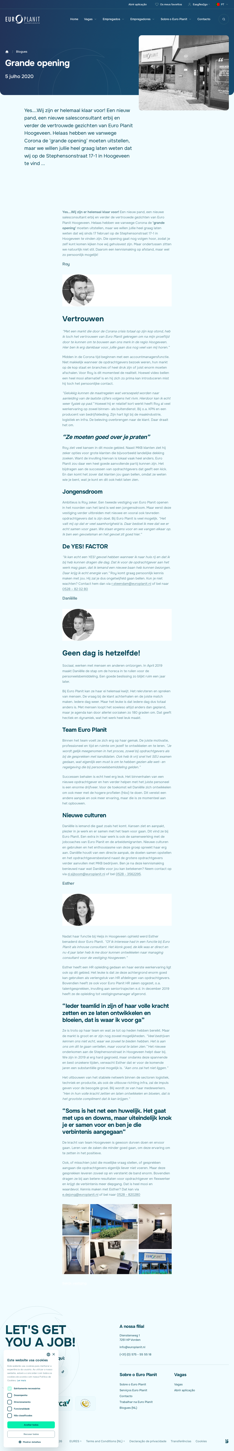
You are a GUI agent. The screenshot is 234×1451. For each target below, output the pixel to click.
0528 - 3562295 (128, 874)
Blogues (21, 52)
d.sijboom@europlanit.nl (86, 874)
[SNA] (85, 1403)
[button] (31, 1442)
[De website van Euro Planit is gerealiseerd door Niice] (222, 1441)
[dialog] (31, 1398)
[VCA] (62, 1403)
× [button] (53, 1354)
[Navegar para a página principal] (22, 19)
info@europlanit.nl (132, 1347)
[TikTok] (63, 1372)
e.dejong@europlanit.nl (80, 1195)
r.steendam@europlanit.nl (131, 584)
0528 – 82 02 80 (75, 589)
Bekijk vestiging (74, 1283)
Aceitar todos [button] (31, 1424)
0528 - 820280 (128, 1195)
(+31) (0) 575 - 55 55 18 (135, 1354)
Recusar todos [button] (31, 1434)
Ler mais (21, 1380)
